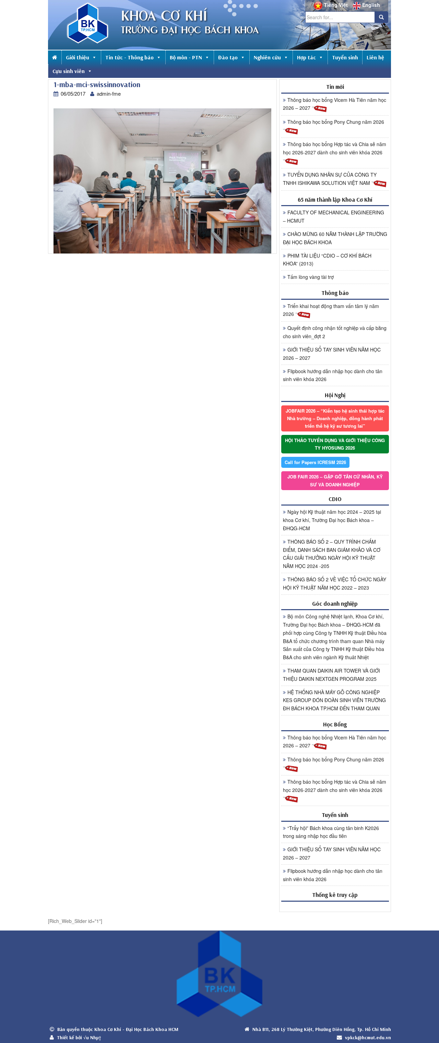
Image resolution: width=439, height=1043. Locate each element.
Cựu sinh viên (68, 71)
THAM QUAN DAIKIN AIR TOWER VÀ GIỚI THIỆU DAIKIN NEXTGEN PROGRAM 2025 (331, 674)
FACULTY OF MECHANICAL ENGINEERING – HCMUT (333, 216)
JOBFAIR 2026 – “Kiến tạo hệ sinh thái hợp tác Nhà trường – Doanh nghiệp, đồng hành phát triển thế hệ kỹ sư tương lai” (335, 418)
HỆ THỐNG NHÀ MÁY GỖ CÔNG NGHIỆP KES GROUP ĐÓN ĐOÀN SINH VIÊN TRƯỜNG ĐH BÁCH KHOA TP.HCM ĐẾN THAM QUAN (334, 700)
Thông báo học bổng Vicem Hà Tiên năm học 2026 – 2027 (334, 103)
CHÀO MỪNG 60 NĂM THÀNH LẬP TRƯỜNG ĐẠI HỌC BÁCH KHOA (335, 238)
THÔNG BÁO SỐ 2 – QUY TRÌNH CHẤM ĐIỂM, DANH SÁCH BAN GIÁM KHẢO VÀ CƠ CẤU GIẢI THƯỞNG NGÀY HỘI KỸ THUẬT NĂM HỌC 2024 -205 (331, 553)
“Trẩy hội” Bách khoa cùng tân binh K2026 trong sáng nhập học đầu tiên (331, 832)
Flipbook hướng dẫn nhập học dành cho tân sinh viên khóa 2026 (332, 375)
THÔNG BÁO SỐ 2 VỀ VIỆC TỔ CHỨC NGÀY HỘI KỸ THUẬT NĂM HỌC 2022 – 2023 (334, 583)
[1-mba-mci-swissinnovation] (162, 180)
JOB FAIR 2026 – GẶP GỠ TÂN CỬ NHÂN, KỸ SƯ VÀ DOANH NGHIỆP (335, 480)
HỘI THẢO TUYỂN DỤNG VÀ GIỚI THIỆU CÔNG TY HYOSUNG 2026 (335, 444)
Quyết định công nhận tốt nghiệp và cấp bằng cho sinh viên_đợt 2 (335, 332)
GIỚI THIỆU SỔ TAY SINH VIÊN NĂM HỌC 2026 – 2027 (332, 353)
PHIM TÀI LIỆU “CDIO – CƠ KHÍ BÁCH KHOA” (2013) (327, 259)
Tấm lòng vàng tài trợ (310, 276)
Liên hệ (375, 57)
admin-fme (109, 93)
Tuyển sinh (345, 57)
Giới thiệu (77, 57)
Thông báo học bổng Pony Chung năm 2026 (335, 121)
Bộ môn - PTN (186, 57)
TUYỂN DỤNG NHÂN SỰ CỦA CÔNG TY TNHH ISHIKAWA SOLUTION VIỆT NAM (330, 178)
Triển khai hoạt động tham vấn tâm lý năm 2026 (331, 310)
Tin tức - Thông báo (129, 57)
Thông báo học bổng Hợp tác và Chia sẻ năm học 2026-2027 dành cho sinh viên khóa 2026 (334, 148)
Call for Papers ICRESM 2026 (315, 462)
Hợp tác (306, 57)
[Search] (381, 17)
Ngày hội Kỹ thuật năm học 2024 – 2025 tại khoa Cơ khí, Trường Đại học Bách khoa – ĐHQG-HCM (332, 520)
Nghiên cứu (267, 57)
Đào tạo (228, 57)
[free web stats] (335, 906)
